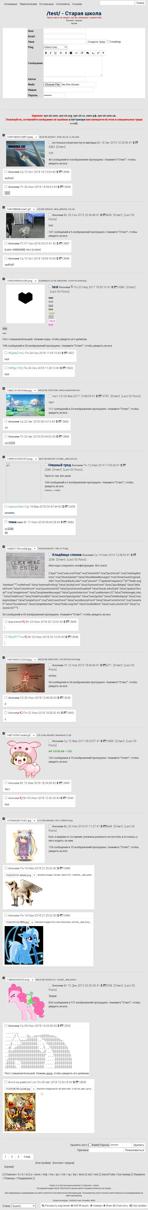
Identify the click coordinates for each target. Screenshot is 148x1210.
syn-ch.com (51, 115)
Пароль (104, 1145)
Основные (10, 4)
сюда (47, 339)
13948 (65, 258)
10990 (121, 287)
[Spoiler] (71, 53)
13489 (66, 868)
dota (81, 1174)
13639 (66, 698)
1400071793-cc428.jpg (19, 548)
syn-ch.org (65, 115)
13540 (70, 798)
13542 (67, 1026)
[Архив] (9, 1166)
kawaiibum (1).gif (63, 735)
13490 (66, 915)
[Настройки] (43, 1163)
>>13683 (56, 490)
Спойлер (115, 42)
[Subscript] (93, 53)
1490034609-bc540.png (19, 280)
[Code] (76, 53)
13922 (69, 368)
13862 (65, 421)
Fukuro (52, 1185)
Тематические (28, 4)
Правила (139, 1174)
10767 (105, 396)
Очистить (121, 1205)
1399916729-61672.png (19, 458)
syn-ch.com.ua (107, 115)
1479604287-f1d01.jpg (19, 820)
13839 (82, 1082)
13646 (74, 637)
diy (75, 1174)
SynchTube (108, 1174)
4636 (108, 215)
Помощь (9, 1178)
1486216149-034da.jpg (19, 390)
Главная (10, 1174)
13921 (71, 353)
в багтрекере (77, 119)
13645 (73, 621)
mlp (45, 1174)
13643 (70, 713)
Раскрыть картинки (57, 1205)
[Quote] (66, 53)
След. (27, 1156)
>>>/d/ (74, 123)
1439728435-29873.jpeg (20, 136)
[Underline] (55, 53)
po (57, 1174)
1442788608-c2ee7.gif (18, 209)
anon (37, 1174)
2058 (109, 985)
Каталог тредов (74, 20)
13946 (65, 172)
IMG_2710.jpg (61, 548)
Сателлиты (63, 4)
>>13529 (10, 442)
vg (69, 1174)
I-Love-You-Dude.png (77, 280)
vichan (96, 1185)
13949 (67, 187)
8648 (109, 826)
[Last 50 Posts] (59, 291)
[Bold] (46, 53)
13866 (65, 436)
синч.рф (91, 115)
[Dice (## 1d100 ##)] (103, 53)
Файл (95, 1145)
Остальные (46, 4)
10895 (110, 741)
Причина (82, 1150)
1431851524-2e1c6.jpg (69, 659)
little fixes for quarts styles (71, 1188)
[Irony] (82, 53)
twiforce (96, 1188)
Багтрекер (124, 1174)
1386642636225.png (18, 979)
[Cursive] (50, 53)
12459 (71, 506)
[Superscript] (98, 53)
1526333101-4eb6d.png (18, 875)
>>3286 (9, 528)
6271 (108, 665)
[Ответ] (61, 147)
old (90, 1174)
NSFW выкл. (81, 1205)
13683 (70, 522)
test (96, 1174)
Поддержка (24, 1178)
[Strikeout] (61, 53)
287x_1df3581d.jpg (64, 820)
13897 (66, 243)
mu (52, 1174)
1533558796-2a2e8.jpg (18, 1088)
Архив (74, 23)
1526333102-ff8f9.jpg (17, 922)
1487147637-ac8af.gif (18, 735)
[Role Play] (88, 53)
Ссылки (77, 4)
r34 (63, 1174)
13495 (66, 783)
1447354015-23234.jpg (19, 659)
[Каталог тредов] (63, 1163)
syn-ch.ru (79, 115)
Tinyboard (86, 1185)
